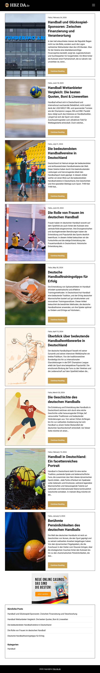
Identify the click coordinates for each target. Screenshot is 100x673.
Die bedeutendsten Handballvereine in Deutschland (62, 153)
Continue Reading (58, 71)
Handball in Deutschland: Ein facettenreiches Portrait (67, 461)
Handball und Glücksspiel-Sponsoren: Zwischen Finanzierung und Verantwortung (42, 614)
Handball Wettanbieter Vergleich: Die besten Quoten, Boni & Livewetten (68, 92)
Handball (11, 649)
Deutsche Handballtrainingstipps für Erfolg (68, 276)
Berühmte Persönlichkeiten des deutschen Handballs (64, 525)
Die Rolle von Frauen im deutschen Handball (27, 630)
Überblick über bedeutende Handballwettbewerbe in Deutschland (68, 340)
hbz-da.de (57, 669)
